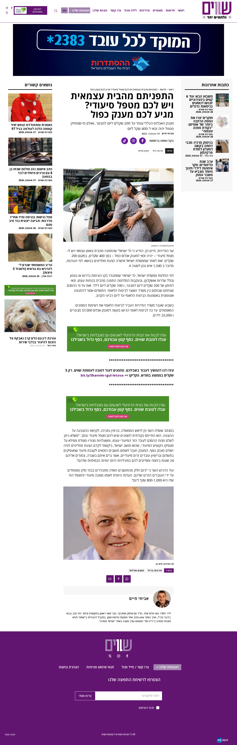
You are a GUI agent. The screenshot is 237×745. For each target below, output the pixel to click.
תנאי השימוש (146, 708)
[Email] (110, 579)
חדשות (163, 89)
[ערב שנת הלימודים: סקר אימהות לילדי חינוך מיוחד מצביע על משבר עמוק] (222, 165)
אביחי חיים (168, 133)
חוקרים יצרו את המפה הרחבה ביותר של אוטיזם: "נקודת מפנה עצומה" (200, 124)
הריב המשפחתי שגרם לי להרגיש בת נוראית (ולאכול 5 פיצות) (32, 269)
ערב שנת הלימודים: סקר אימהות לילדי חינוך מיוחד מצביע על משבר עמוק (199, 168)
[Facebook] (11, 8)
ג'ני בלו (209, 155)
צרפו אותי (85, 696)
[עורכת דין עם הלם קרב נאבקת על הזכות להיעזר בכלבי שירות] (30, 315)
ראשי (171, 89)
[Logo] (217, 10)
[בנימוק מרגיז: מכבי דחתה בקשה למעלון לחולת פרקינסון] (222, 146)
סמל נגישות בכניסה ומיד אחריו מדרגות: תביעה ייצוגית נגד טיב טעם (30, 221)
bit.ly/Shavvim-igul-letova (102, 375)
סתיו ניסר (51, 345)
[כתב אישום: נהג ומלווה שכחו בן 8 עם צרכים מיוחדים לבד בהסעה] (30, 152)
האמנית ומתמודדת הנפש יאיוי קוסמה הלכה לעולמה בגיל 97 (31, 127)
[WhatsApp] (127, 579)
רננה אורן (47, 276)
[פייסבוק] (142, 140)
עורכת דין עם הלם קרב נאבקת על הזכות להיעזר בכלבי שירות (32, 340)
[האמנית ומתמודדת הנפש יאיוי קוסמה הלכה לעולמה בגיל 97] (30, 107)
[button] (55, 10)
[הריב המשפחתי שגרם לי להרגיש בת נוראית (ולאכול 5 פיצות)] (30, 248)
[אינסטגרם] (133, 140)
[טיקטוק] (124, 140)
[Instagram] (6, 8)
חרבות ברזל (158, 150)
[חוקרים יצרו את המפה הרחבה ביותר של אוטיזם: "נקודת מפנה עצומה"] (222, 121)
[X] (6, 12)
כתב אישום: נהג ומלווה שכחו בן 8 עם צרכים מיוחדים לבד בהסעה (31, 173)
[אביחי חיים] (160, 599)
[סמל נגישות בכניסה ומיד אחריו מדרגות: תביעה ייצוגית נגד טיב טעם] (30, 200)
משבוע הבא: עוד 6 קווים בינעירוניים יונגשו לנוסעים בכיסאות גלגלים (199, 101)
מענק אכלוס (143, 150)
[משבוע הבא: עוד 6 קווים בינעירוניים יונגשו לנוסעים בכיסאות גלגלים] (222, 100)
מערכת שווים (45, 132)
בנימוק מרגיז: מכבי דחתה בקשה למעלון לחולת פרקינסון (199, 147)
